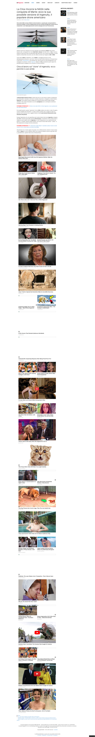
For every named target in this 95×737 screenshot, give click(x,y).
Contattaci (56, 729)
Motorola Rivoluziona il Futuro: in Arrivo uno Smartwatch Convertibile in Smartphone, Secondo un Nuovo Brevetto (72, 32)
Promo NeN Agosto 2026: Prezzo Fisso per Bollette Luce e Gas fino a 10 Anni (72, 13)
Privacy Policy (50, 735)
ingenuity (26, 716)
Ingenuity (33, 61)
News (33, 2)
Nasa (33, 716)
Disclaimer (55, 735)
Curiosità (57, 2)
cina (20, 716)
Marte (30, 716)
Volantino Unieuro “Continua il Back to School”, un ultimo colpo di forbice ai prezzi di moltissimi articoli (37, 717)
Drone (23, 716)
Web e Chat (50, 2)
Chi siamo (39, 735)
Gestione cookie (92, 736)
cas (18, 716)
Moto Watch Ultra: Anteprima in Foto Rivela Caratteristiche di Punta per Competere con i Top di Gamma (72, 63)
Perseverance (26, 60)
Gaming (38, 2)
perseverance (36, 716)
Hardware (26, 2)
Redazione (44, 735)
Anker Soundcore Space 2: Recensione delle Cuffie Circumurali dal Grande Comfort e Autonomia (72, 53)
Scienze (75, 2)
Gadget (43, 2)
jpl (28, 716)
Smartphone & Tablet (66, 2)
